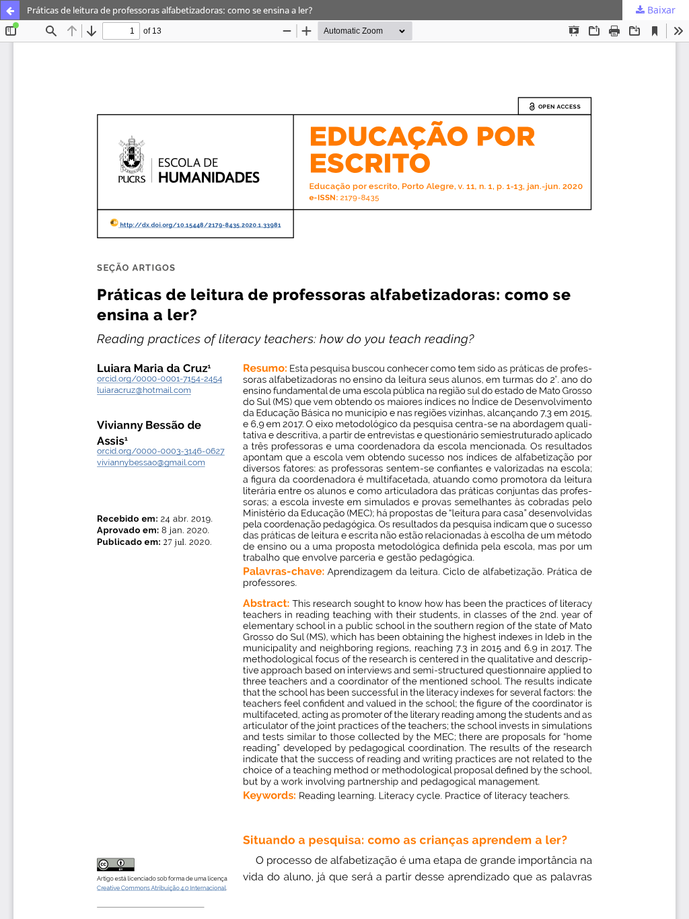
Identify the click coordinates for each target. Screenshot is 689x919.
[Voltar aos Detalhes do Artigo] (10, 10)
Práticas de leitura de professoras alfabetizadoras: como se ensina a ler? (170, 10)
